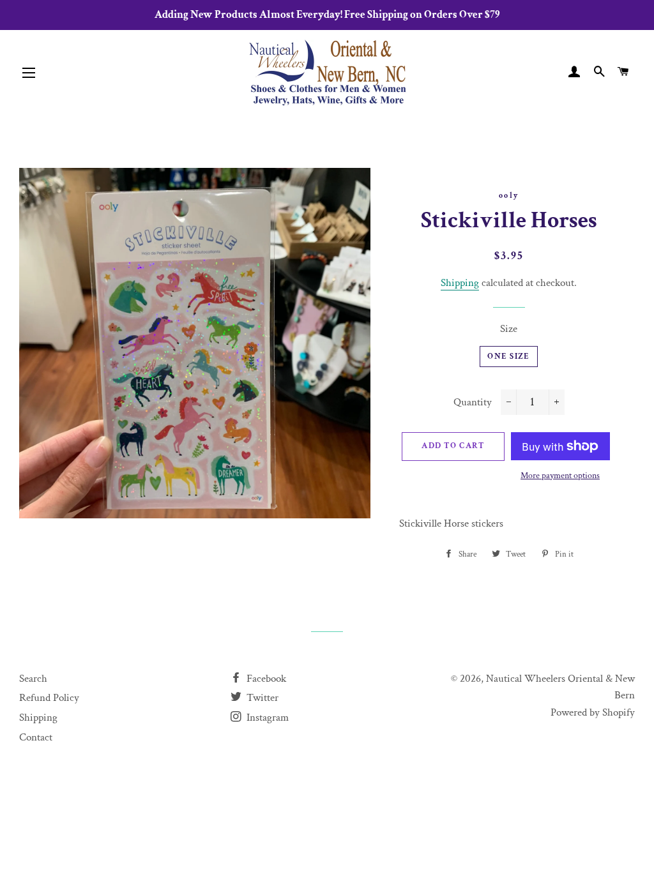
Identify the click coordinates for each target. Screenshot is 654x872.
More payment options (560, 475)
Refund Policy (49, 698)
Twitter (261, 698)
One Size (508, 356)
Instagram (266, 717)
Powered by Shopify (593, 712)
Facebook (265, 679)
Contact (35, 737)
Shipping (460, 283)
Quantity (472, 402)
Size (508, 329)
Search (33, 679)
